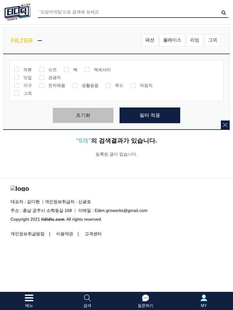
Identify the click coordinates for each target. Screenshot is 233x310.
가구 (27, 85)
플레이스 (172, 39)
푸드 (119, 85)
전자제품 (56, 85)
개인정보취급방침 (28, 233)
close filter (225, 124)
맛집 (27, 77)
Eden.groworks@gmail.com (121, 210)
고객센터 (93, 233)
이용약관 (64, 233)
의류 (27, 69)
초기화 (83, 115)
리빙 (194, 39)
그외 (212, 39)
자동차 (146, 85)
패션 (149, 39)
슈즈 (52, 69)
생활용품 (90, 85)
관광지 (54, 77)
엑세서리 (102, 69)
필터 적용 (150, 115)
